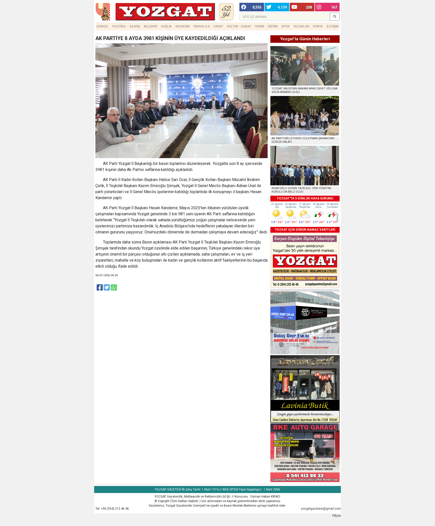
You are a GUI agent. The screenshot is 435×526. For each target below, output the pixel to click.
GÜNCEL (102, 26)
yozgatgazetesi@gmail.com (321, 508)
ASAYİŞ (134, 26)
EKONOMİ (182, 26)
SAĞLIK (166, 26)
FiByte (336, 515)
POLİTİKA (119, 26)
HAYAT (218, 26)
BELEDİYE (150, 26)
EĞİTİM (273, 26)
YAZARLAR (301, 26)
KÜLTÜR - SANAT (239, 26)
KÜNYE (318, 26)
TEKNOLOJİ (201, 26)
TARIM (259, 26)
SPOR (285, 26)
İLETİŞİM (333, 26)
